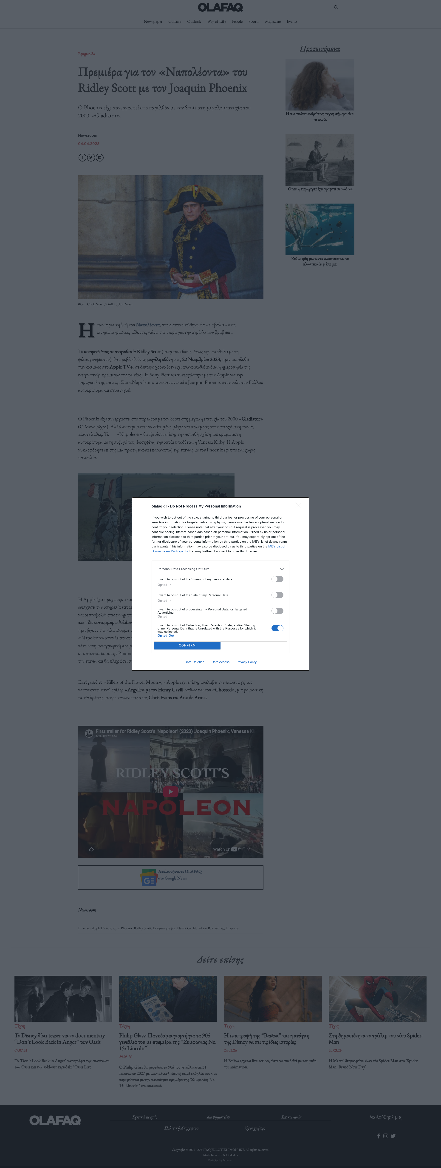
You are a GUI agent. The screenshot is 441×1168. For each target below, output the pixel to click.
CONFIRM (187, 645)
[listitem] (220, 569)
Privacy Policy (247, 662)
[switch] (277, 579)
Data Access (220, 662)
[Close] (300, 506)
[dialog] (220, 584)
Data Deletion (194, 662)
